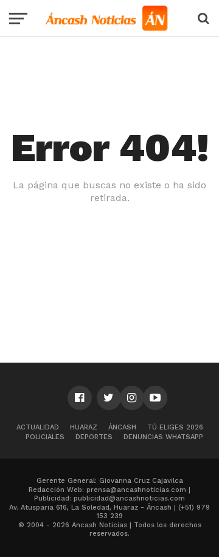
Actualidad (37, 427)
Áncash (122, 427)
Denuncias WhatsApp (163, 437)
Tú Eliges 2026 (175, 427)
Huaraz (83, 427)
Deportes (94, 437)
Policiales (45, 437)
